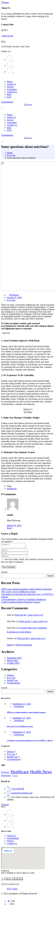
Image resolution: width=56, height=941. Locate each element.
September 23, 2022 (22, 704)
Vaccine (15, 775)
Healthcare (12, 488)
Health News (41, 771)
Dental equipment (24, 645)
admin (9, 645)
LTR (12, 901)
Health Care (12, 680)
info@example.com (10, 884)
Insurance (6, 775)
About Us (11, 835)
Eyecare (5, 772)
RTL (12, 904)
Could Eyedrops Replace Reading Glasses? (20, 602)
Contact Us (12, 843)
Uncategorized (13, 683)
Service (10, 841)
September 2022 (14, 658)
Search (4, 572)
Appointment (13, 838)
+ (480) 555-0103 (7, 36)
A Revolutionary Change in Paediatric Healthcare (23, 599)
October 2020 (13, 663)
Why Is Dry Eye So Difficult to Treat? (18, 591)
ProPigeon (14, 295)
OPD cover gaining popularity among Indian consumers (26, 589)
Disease (10, 675)
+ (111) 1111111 (12, 878)
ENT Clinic (12, 889)
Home (9, 152)
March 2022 (12, 660)
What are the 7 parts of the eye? (29, 615)
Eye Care (11, 155)
